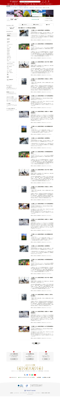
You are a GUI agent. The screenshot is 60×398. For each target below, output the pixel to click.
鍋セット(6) (8, 59)
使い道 (35, 4)
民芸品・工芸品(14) (10, 72)
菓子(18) (8, 54)
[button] (38, 19)
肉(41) (8, 45)
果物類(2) (8, 48)
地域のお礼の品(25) (10, 63)
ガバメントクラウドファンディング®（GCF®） (27, 377)
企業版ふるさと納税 (47, 377)
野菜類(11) (8, 50)
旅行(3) (8, 60)
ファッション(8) (9, 69)
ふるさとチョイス (14, 377)
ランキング (21, 4)
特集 (31, 4)
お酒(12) (8, 51)
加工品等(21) (9, 56)
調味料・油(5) (9, 57)
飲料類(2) (8, 53)
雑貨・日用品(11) (9, 66)
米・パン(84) (9, 47)
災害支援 (39, 377)
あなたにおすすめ (26, 4)
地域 (16, 4)
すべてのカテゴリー (10, 44)
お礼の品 (9, 4)
